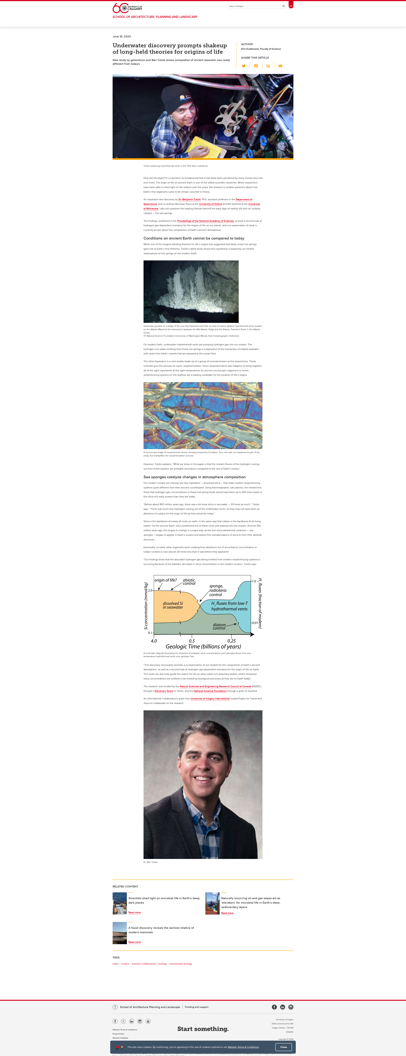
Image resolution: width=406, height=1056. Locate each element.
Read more (134, 912)
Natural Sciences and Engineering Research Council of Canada (215, 686)
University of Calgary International (210, 698)
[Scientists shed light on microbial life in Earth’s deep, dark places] (120, 903)
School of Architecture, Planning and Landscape (155, 16)
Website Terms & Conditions (243, 1047)
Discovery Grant (164, 691)
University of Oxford (210, 204)
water (115, 964)
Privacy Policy (118, 1033)
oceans (125, 964)
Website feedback (120, 1038)
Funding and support (196, 1007)
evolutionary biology (180, 964)
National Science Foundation (210, 691)
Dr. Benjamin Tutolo (190, 199)
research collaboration (144, 964)
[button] (245, 65)
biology (163, 964)
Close (283, 1047)
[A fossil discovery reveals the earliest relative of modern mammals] (120, 933)
